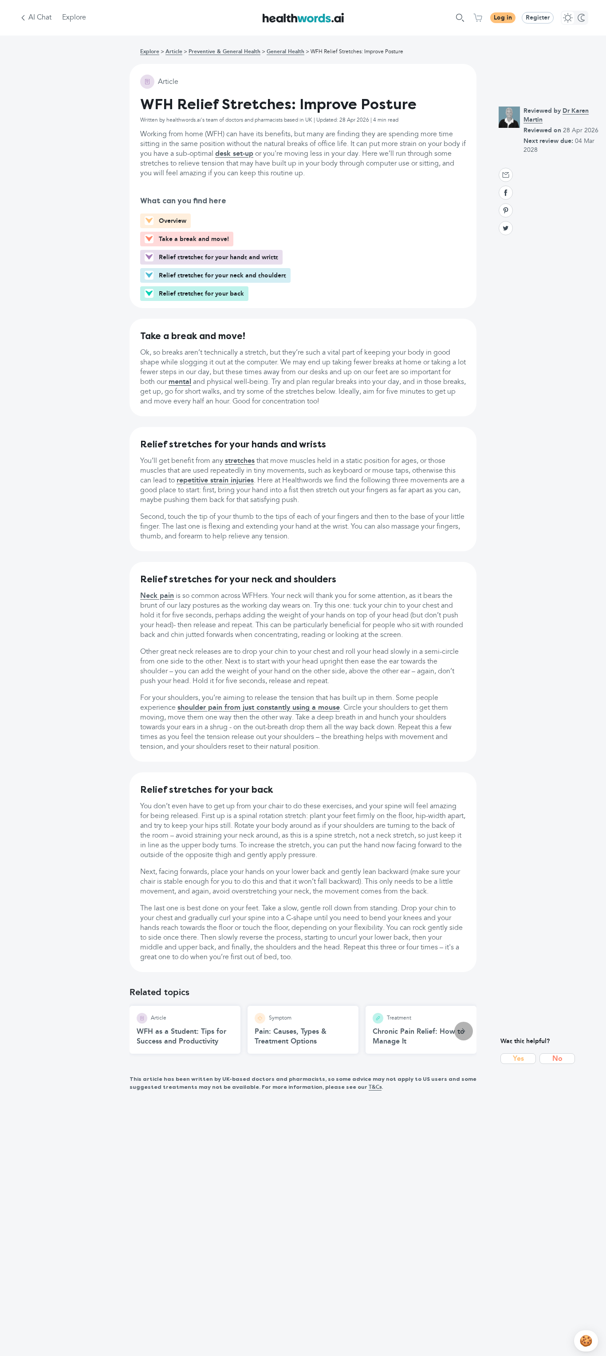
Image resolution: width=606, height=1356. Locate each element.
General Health (285, 52)
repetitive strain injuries (215, 480)
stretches (240, 461)
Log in (503, 18)
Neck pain (157, 596)
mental (180, 382)
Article (173, 52)
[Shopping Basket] (477, 17)
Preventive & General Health (224, 52)
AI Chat (39, 17)
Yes (518, 1059)
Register (538, 18)
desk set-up (234, 154)
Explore (74, 17)
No (557, 1059)
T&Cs (375, 1087)
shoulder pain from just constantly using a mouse (258, 708)
